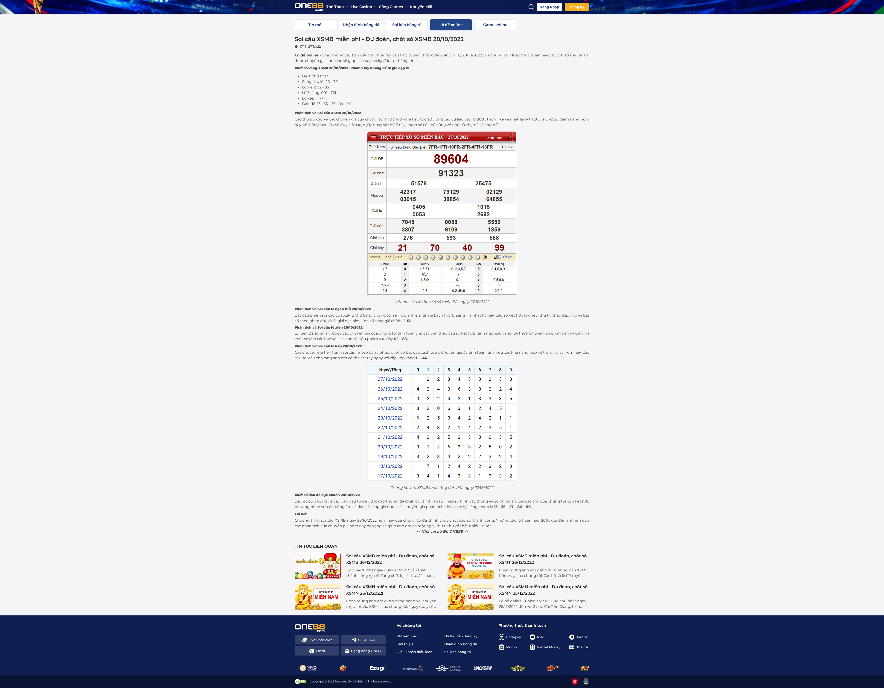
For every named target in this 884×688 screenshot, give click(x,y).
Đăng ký (577, 7)
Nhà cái (428, 531)
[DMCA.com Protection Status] (300, 682)
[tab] (315, 24)
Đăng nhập (549, 7)
